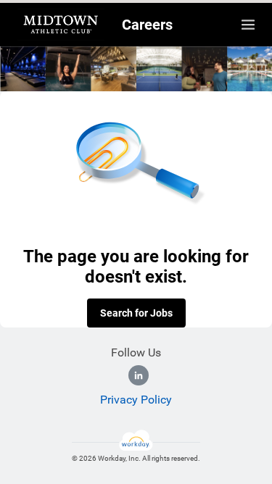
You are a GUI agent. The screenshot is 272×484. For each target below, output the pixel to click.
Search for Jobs (136, 313)
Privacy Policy (136, 399)
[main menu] (248, 24)
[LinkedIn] (138, 375)
